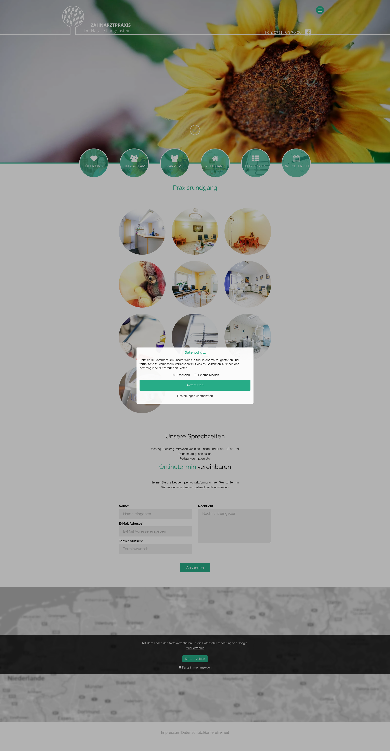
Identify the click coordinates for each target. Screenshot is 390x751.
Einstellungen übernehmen (195, 395)
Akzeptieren (195, 385)
